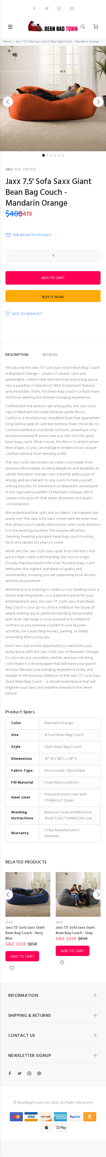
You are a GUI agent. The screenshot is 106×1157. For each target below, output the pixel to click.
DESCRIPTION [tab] (17, 355)
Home (7, 41)
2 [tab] (47, 155)
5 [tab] (58, 155)
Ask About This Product (32, 235)
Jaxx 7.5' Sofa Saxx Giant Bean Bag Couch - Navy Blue (25, 933)
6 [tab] (62, 155)
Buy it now (53, 297)
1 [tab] (43, 155)
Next (98, 102)
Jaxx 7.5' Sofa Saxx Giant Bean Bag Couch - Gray (75, 930)
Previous (8, 102)
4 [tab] (55, 155)
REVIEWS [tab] (50, 355)
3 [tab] (51, 155)
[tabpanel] (53, 98)
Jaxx (9, 922)
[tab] (35, 352)
